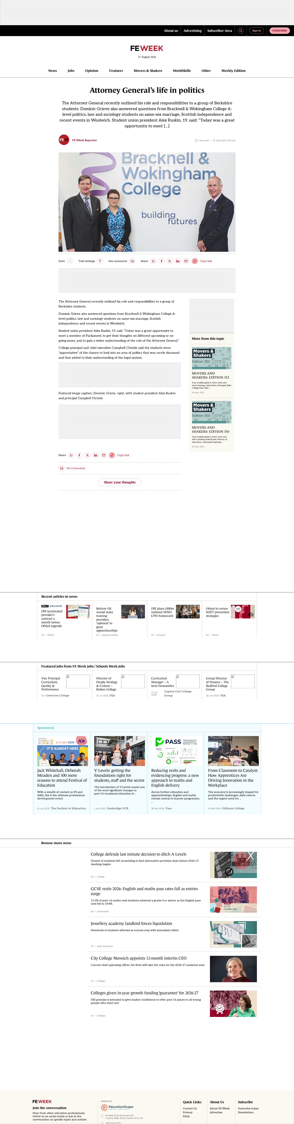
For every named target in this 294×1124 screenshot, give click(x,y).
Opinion (91, 71)
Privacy (188, 1112)
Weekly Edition (234, 71)
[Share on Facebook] (161, 261)
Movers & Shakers (148, 71)
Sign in (256, 30)
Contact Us (190, 1108)
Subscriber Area (219, 31)
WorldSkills (182, 71)
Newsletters (246, 1112)
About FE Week (220, 1108)
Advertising (193, 31)
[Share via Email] (186, 261)
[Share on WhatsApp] (153, 261)
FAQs (186, 1116)
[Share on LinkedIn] (178, 261)
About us (171, 31)
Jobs (71, 71)
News (52, 71)
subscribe (279, 30)
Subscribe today (248, 1108)
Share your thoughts (120, 482)
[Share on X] (170, 261)
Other (206, 71)
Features (116, 71)
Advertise (216, 1112)
